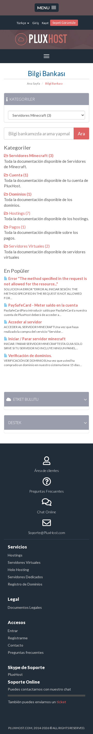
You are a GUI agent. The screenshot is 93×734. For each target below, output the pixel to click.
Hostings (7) (19, 213)
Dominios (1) (20, 194)
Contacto (15, 645)
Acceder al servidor (24, 322)
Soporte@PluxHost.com (46, 532)
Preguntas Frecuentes (46, 491)
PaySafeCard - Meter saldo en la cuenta (42, 305)
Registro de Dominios (25, 584)
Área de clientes (46, 470)
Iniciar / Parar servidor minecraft (36, 339)
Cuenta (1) (18, 175)
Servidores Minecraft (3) (30, 155)
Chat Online (46, 512)
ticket (61, 702)
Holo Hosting (18, 569)
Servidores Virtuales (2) (29, 246)
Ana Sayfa (33, 83)
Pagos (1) (17, 227)
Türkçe (22, 23)
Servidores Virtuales (24, 562)
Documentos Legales (25, 607)
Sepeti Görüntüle (64, 22)
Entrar (13, 630)
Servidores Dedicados (25, 577)
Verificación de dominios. (29, 355)
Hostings (15, 555)
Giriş (35, 23)
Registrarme (18, 638)
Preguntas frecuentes (26, 652)
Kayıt (45, 23)
